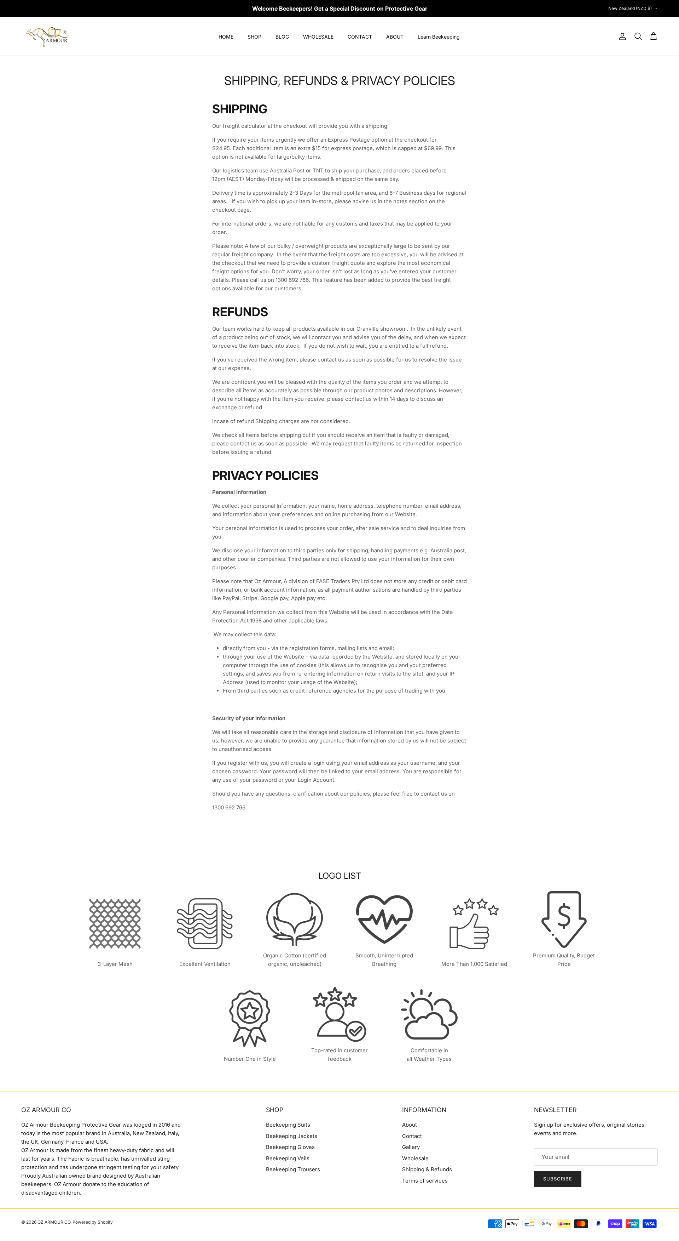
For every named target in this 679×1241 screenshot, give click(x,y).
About (409, 1124)
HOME (226, 37)
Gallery (411, 1147)
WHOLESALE (318, 37)
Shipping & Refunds (427, 1169)
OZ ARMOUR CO (53, 1222)
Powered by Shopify (92, 1222)
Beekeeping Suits (288, 1124)
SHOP (254, 37)
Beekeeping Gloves (290, 1147)
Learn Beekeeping (439, 37)
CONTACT (360, 37)
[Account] (621, 36)
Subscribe (557, 1179)
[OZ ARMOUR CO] (47, 36)
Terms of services (425, 1180)
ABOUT (395, 37)
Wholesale (415, 1158)
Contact (412, 1136)
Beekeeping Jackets (291, 1136)
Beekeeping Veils (287, 1158)
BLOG (282, 37)
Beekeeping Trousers (293, 1169)
